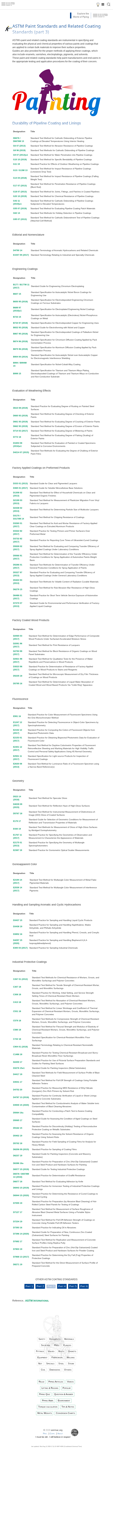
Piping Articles (55, 1381)
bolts (61, 1351)
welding (71, 1357)
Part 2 (40, 1286)
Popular (67, 1388)
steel (61, 1363)
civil (43, 1369)
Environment (64, 1400)
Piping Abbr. (48, 1400)
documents (54, 1339)
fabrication (57, 1357)
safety (42, 1339)
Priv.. (45, 1433)
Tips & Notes (68, 1406)
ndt (40, 1363)
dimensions (54, 1369)
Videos (70, 1381)
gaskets (72, 1351)
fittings (40, 1351)
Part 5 (73, 1286)
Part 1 (29, 1286)
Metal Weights (44, 1413)
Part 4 (61, 1286)
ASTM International (37, 1300)
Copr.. (53, 1433)
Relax (41, 1381)
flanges (67, 1345)
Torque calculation (47, 1406)
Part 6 (84, 1286)
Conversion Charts (65, 1413)
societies (45, 1345)
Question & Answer (63, 1394)
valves (51, 1351)
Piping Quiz (44, 1394)
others (67, 1369)
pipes (56, 1345)
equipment (42, 1357)
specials (50, 1363)
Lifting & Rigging (49, 1388)
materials (69, 1339)
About (60, 1433)
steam (71, 1363)
